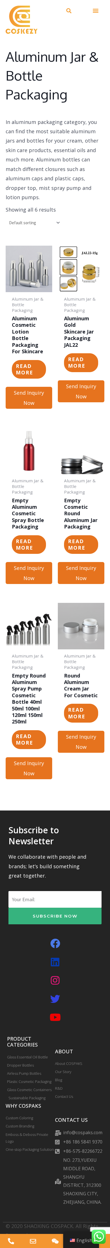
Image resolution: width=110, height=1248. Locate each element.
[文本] (11, 1241)
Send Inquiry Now (29, 397)
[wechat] (55, 1241)
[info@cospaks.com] (33, 1241)
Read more (24, 369)
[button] (68, 10)
